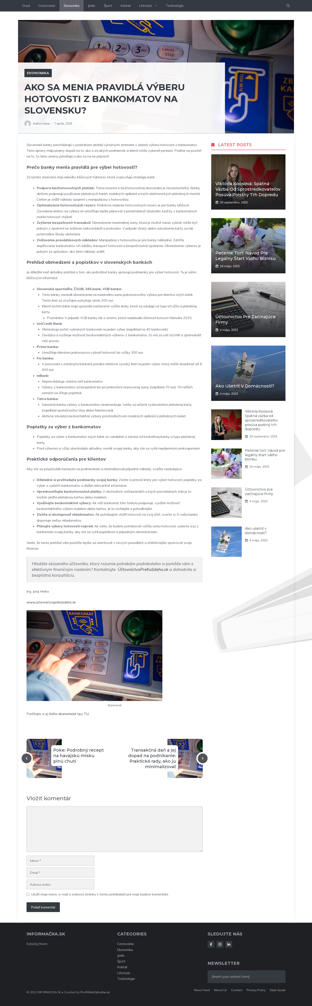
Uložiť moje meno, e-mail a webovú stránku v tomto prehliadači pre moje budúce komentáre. (100, 894)
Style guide (277, 990)
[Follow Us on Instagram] (219, 944)
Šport (108, 6)
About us (220, 990)
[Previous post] (26, 758)
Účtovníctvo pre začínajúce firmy (259, 491)
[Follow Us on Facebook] (211, 944)
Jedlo (91, 6)
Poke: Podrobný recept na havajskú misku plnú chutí (78, 756)
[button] (288, 5)
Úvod (26, 6)
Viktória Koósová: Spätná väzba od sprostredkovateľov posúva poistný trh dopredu (247, 189)
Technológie (175, 6)
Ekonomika (71, 6)
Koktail (126, 6)
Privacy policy (256, 990)
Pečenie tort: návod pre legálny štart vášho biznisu (265, 454)
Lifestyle (145, 6)
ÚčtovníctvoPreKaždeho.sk (143, 569)
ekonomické (67, 714)
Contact (236, 990)
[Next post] (202, 758)
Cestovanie (46, 6)
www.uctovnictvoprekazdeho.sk (51, 602)
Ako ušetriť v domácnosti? (244, 386)
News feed (202, 990)
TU (86, 714)
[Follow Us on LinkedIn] (228, 944)
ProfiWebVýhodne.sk (95, 992)
